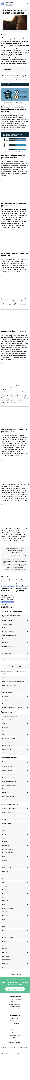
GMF (3, 882)
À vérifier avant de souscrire (9, 635)
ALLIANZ (4, 816)
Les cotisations (6, 731)
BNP (3, 856)
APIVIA (4, 827)
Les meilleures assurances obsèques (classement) (11, 616)
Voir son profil (7, 569)
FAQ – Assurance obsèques (14, 1042)
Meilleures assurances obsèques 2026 (14, 1009)
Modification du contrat (8, 650)
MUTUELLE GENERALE (8, 937)
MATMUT (4, 912)
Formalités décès (14, 1021)
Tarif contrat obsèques (8, 678)
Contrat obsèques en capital (9, 627)
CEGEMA (4, 860)
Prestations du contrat (8, 631)
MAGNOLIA (5, 901)
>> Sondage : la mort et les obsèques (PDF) (15, 80)
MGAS (3, 919)
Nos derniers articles (10, 34)
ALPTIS (4, 819)
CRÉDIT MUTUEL (6, 871)
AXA (3, 838)
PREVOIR (4, 952)
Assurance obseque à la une (14, 999)
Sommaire (6, 70)
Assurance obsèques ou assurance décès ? (12, 707)
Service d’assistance (7, 653)
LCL (3, 893)
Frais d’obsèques (15, 1023)
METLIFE (4, 915)
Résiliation (5, 642)
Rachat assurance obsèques (9, 639)
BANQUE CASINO (6, 845)
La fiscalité (5, 727)
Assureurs (14, 1032)
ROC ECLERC (5, 956)
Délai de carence (6, 745)
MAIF (3, 904)
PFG (3, 945)
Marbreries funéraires (14, 1035)
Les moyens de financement (9, 700)
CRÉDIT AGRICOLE (7, 867)
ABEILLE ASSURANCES (7, 823)
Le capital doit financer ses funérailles (11, 703)
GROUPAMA (5, 886)
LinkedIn (12, 569)
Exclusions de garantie (7, 742)
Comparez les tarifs (14, 989)
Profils (14, 1037)
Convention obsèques (7, 624)
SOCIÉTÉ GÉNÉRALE (7, 960)
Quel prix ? (4, 723)
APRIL (3, 830)
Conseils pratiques (7, 749)
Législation (5, 696)
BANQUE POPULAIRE (7, 849)
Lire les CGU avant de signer (9, 753)
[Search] (26, 659)
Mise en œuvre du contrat (8, 738)
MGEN (3, 923)
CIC (3, 864)
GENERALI (4, 878)
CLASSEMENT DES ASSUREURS (9, 808)
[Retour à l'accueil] (12, 4)
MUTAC (4, 930)
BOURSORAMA (6, 841)
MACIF (3, 897)
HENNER (4, 889)
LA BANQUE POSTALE (7, 853)
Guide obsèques (14, 1018)
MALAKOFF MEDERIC (7, 908)
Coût (3, 734)
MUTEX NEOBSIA (6, 934)
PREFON (4, 948)
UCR (3, 967)
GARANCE (4, 875)
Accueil (2, 34)
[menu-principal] (27, 3)
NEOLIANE (5, 941)
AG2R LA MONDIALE (7, 812)
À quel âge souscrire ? (7, 692)
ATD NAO (4, 834)
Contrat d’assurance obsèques (9, 685)
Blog (14, 1040)
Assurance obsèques (7, 620)
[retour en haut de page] (27, 1072)
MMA (3, 926)
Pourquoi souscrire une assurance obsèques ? (13, 681)
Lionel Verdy (22, 556)
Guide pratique (14, 1001)
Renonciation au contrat (8, 646)
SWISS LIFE (5, 963)
